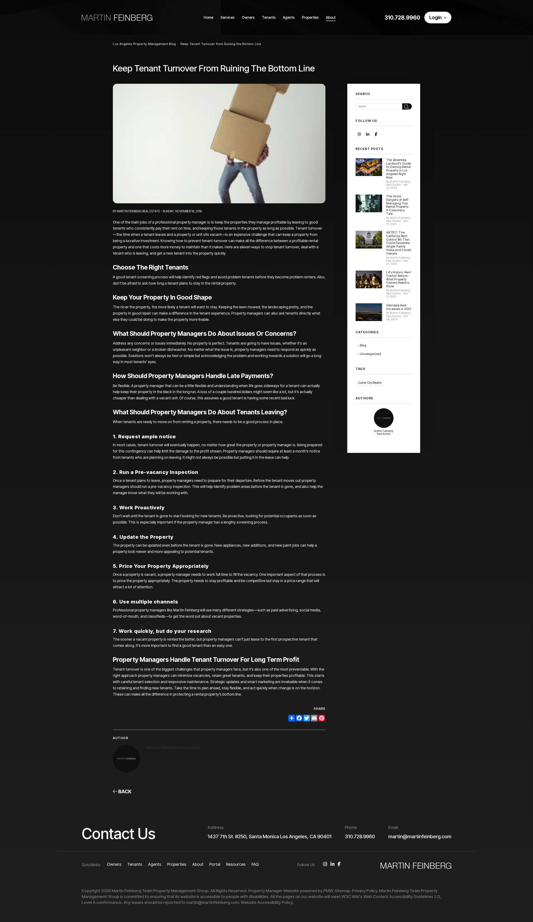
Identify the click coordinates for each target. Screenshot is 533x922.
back (124, 791)
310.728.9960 (402, 17)
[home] (117, 17)
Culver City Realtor (370, 382)
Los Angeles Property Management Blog (144, 44)
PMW (328, 890)
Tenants (269, 17)
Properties (310, 17)
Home (208, 17)
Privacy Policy (364, 890)
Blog (363, 345)
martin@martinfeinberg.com (419, 836)
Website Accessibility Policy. (267, 902)
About (331, 17)
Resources (236, 864)
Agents (289, 17)
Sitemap (342, 890)
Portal (214, 864)
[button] (359, 134)
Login (435, 17)
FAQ (255, 864)
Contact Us (118, 834)
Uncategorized (370, 354)
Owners (248, 17)
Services (227, 17)
